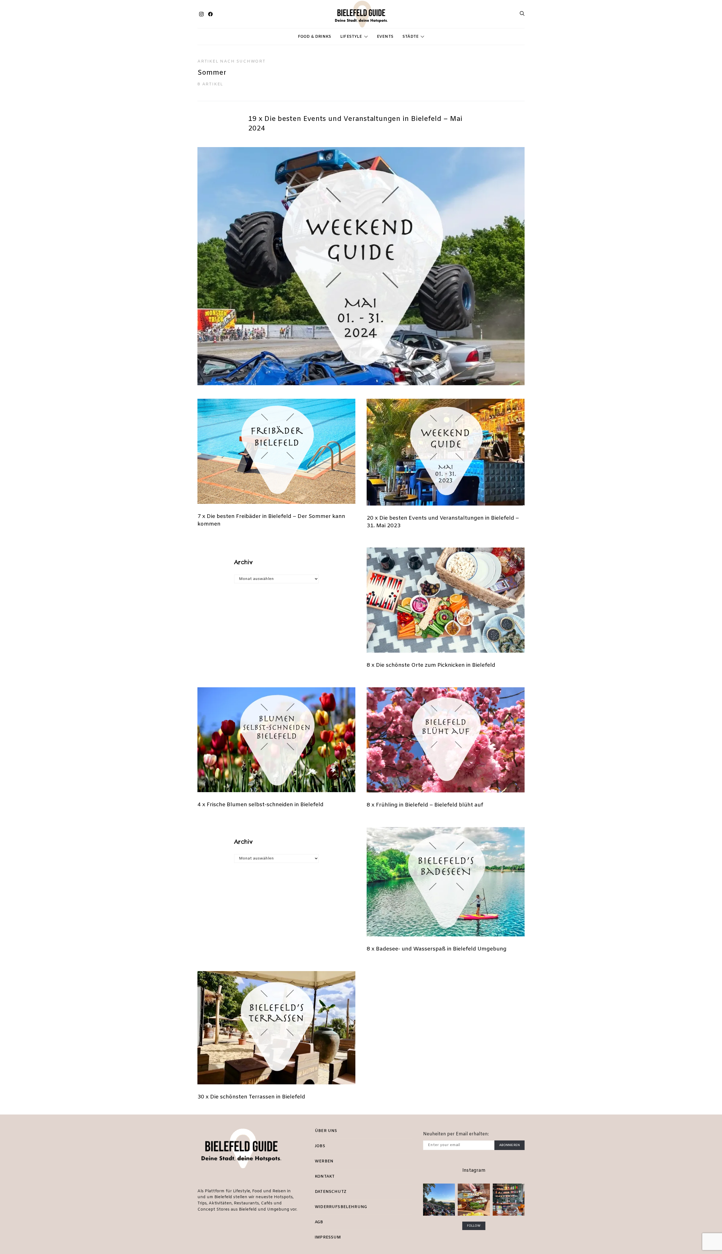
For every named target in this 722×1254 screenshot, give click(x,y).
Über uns (326, 1131)
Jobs (320, 1146)
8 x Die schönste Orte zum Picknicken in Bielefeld (431, 665)
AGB (319, 1222)
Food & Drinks (314, 36)
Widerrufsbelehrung (341, 1207)
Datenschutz (330, 1192)
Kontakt (324, 1176)
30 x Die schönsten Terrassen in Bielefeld (251, 1097)
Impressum (328, 1237)
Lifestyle (351, 36)
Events (385, 36)
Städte (410, 36)
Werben (324, 1161)
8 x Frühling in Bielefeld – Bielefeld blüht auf (425, 805)
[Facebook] (210, 14)
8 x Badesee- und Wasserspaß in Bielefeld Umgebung (437, 949)
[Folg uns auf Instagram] (201, 14)
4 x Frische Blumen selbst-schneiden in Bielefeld (260, 804)
